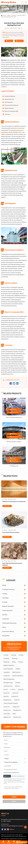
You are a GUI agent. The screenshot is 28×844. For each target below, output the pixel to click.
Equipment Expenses (10, 96)
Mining (4, 585)
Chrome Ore (7, 707)
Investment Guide (8, 686)
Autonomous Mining (8, 631)
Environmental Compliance (11, 105)
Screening (13, 655)
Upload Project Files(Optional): (11, 772)
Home (4, 15)
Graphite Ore (14, 696)
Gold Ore (17, 686)
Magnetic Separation (8, 606)
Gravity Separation (7, 610)
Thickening (14, 658)
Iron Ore (6, 689)
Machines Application (9, 679)
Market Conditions (9, 108)
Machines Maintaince (18, 675)
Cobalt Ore (17, 700)
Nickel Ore (6, 696)
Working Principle (8, 682)
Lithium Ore (15, 693)
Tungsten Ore (15, 707)
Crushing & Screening (8, 589)
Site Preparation (9, 102)
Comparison (7, 675)
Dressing (14, 15)
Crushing (6, 655)
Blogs (8, 15)
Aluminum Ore (17, 717)
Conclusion (7, 114)
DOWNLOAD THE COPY (13, 380)
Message (10, 41)
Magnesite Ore (7, 717)
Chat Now (20, 41)
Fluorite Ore (7, 693)
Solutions (17, 682)
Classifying (5, 598)
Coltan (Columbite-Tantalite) (11, 703)
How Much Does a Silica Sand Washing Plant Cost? (13, 16)
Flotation (4, 615)
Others (4, 627)
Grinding (4, 594)
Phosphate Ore (17, 710)
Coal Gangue (7, 713)
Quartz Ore (21, 689)
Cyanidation (5, 619)
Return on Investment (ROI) (11, 111)
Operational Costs (9, 99)
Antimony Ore (7, 710)
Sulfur (14, 713)
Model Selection (16, 672)
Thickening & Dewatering (9, 623)
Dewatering (6, 662)
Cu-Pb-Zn (13, 689)
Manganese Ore (7, 700)
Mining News (5, 636)
